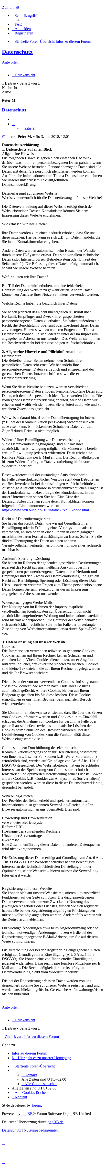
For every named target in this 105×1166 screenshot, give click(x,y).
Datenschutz (17, 52)
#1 (4, 136)
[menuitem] (17, 24)
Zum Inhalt (10, 7)
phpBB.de (55, 1122)
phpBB (27, 1113)
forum (36, 1105)
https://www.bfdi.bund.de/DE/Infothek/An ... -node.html (45, 510)
